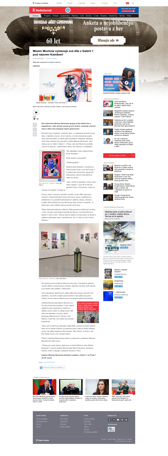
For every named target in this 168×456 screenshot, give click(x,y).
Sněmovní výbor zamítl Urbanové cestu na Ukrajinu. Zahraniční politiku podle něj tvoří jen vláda (96, 398)
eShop (38, 427)
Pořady (55, 16)
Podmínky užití (121, 439)
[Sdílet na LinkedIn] (35, 134)
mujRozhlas (81, 3)
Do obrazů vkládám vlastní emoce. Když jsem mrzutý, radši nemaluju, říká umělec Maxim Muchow (88, 306)
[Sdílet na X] (35, 130)
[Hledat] (132, 3)
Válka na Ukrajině (41, 419)
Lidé (82, 16)
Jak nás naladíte (89, 419)
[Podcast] (34, 119)
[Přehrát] (36, 113)
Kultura (35, 16)
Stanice (93, 3)
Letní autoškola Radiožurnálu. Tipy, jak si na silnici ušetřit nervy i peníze (123, 104)
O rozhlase (104, 3)
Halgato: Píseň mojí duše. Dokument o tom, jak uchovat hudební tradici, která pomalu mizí (124, 177)
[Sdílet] (37, 119)
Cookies (103, 439)
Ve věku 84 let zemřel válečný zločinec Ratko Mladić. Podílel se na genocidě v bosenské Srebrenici (70, 399)
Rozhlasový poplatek (90, 432)
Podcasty (63, 424)
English (129, 439)
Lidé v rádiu (88, 424)
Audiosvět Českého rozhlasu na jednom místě (116, 93)
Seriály (122, 16)
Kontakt (86, 429)
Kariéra (86, 427)
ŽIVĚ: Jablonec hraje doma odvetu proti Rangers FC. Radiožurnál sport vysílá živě (121, 398)
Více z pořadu (109, 163)
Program (69, 3)
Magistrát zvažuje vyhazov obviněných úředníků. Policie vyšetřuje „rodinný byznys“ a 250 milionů (124, 114)
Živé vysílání (108, 85)
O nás (96, 16)
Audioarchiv (65, 16)
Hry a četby (108, 78)
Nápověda (87, 421)
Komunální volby (41, 421)
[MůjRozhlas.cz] (36, 66)
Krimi (116, 78)
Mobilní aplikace (65, 427)
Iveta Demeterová (49, 362)
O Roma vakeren (51, 58)
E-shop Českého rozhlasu (114, 207)
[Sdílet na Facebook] (35, 125)
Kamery (89, 16)
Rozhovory (113, 16)
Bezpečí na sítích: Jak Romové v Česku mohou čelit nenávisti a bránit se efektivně (123, 168)
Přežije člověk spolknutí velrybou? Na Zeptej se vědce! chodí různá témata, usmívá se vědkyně (124, 132)
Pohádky (107, 82)
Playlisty (75, 16)
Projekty (104, 16)
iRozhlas (59, 3)
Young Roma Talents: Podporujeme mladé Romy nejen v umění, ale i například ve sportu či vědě (124, 188)
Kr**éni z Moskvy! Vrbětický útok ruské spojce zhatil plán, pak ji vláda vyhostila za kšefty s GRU (123, 142)
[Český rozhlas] (40, 3)
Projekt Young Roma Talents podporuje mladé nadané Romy (123, 197)
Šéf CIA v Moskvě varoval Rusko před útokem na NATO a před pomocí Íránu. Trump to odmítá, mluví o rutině (44, 399)
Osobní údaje (111, 439)
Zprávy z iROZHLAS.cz (41, 377)
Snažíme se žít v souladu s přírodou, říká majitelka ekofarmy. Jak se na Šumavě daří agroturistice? (124, 123)
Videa (129, 16)
